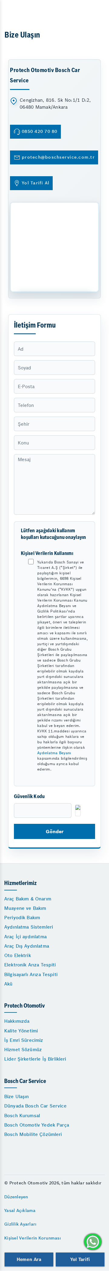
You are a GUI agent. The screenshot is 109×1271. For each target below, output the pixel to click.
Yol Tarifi (80, 1259)
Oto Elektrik (17, 955)
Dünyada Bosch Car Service (35, 1106)
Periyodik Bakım (22, 917)
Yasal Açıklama (20, 1210)
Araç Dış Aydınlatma (26, 946)
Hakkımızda (17, 1021)
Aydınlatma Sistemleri (28, 927)
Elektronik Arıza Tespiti (30, 965)
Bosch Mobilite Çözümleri (33, 1134)
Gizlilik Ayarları (20, 1224)
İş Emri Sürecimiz (23, 1040)
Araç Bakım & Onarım (27, 899)
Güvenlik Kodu (29, 796)
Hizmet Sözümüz (23, 1049)
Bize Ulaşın (16, 1096)
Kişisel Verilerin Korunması (32, 1238)
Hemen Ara (29, 1259)
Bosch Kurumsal (22, 1115)
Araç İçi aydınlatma (25, 936)
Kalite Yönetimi (21, 1031)
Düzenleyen (16, 1197)
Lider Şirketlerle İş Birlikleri (35, 1059)
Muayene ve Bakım (25, 908)
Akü (8, 984)
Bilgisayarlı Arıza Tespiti (31, 974)
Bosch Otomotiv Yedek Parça (36, 1125)
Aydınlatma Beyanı (54, 753)
